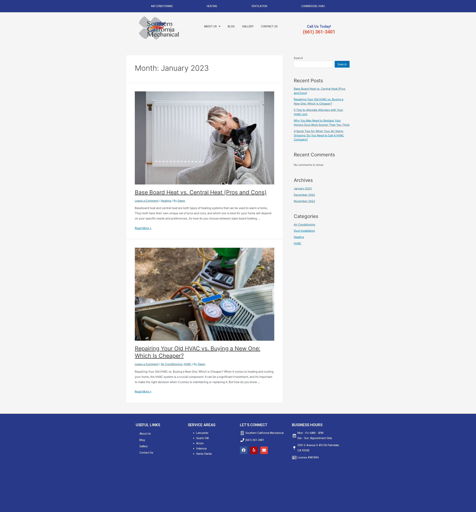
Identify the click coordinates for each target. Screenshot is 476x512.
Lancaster (202, 433)
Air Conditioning (162, 6)
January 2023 (303, 188)
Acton (200, 443)
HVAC (187, 364)
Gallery (248, 26)
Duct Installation (304, 230)
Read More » (143, 228)
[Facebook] (243, 450)
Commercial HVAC (313, 6)
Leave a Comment (146, 200)
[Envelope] (264, 450)
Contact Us (269, 26)
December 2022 (304, 195)
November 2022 (304, 201)
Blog (231, 26)
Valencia (201, 448)
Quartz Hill (202, 438)
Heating (212, 6)
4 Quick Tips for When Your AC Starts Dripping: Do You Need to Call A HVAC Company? (319, 135)
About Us (210, 26)
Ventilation (259, 6)
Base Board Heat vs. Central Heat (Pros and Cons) (201, 192)
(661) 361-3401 (319, 32)
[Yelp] (254, 450)
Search (298, 58)
